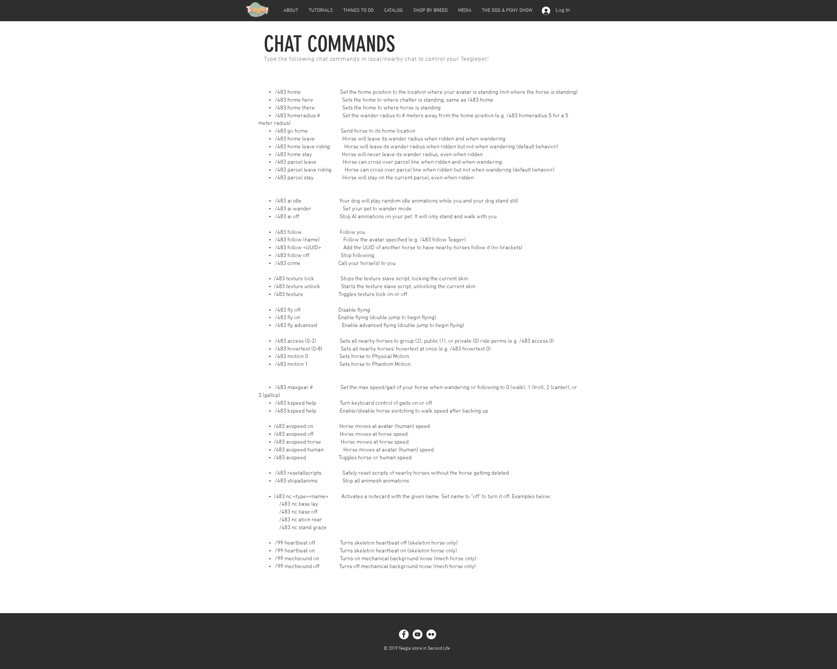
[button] (290, 10)
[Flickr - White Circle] (431, 634)
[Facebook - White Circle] (404, 634)
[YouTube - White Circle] (417, 634)
